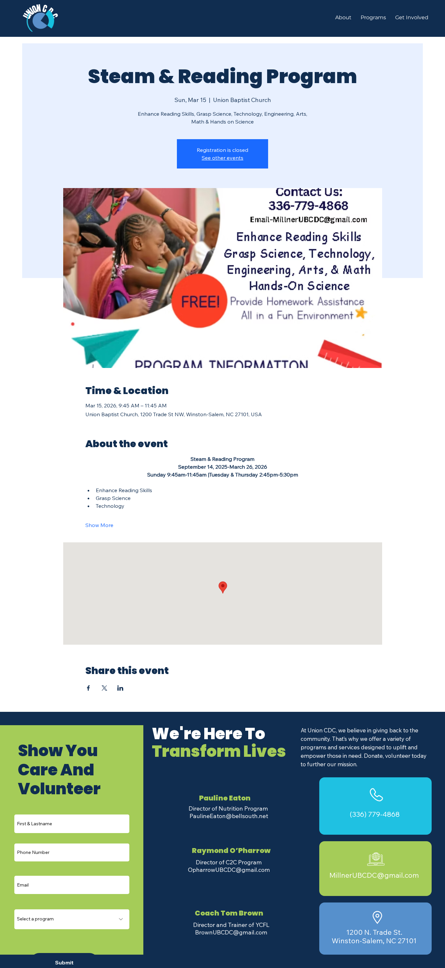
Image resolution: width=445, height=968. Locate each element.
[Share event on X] (104, 688)
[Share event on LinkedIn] (120, 688)
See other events (222, 157)
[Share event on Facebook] (88, 688)
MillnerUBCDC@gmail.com (374, 875)
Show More (99, 525)
